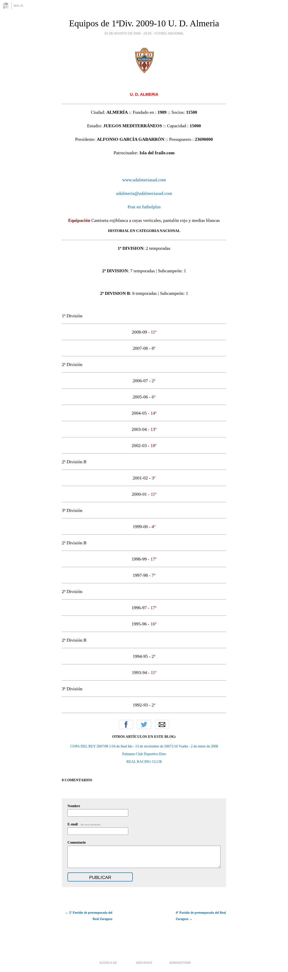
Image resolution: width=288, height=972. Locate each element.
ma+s (18, 5)
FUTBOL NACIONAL (169, 33)
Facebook (126, 724)
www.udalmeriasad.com (144, 179)
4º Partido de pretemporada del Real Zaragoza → (201, 916)
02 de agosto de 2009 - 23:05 (128, 33)
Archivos (144, 963)
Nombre (74, 806)
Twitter (144, 724)
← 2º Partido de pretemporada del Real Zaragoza (88, 916)
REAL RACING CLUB (144, 761)
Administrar (180, 963)
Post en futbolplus (144, 206)
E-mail (84, 824)
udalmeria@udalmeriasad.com (144, 193)
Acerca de (108, 963)
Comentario (77, 842)
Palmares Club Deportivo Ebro (144, 754)
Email (162, 724)
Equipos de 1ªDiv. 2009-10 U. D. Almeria (144, 23)
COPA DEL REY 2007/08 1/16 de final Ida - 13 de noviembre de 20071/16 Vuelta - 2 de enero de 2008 (144, 746)
